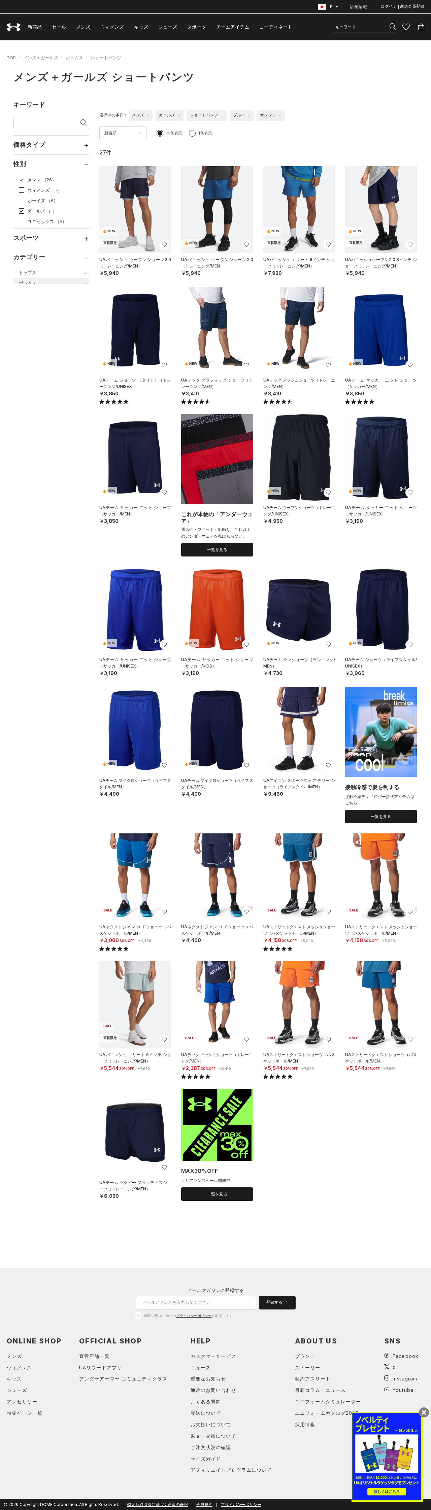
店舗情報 (358, 6)
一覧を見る (217, 549)
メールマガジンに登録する (215, 1290)
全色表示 (174, 133)
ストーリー (308, 1367)
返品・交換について (213, 1436)
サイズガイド (206, 1459)
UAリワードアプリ (100, 1367)
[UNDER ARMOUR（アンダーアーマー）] (14, 27)
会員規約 (204, 1504)
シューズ (167, 27)
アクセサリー (22, 1401)
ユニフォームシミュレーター (328, 1401)
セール (59, 27)
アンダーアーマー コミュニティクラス (123, 1378)
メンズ (83, 27)
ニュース (201, 1367)
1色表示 (205, 133)
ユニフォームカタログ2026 (327, 1413)
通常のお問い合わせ (213, 1390)
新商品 (35, 27)
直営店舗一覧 (94, 1356)
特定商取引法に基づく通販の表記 (157, 1504)
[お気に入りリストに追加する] (164, 244)
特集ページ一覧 (24, 1413)
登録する (275, 1302)
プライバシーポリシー (193, 1316)
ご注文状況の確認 (211, 1447)
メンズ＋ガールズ (40, 57)
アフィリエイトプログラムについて (231, 1470)
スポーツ (196, 27)
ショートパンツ (106, 57)
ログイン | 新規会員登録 (402, 6)
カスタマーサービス (213, 1356)
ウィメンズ (112, 27)
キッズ (141, 27)
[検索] (393, 27)
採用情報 (305, 1424)
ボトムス (74, 57)
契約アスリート (313, 1378)
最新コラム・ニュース (320, 1390)
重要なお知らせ (208, 1378)
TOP (11, 57)
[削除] (148, 115)
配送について (206, 1413)
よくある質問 (206, 1401)
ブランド (305, 1356)
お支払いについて (211, 1424)
